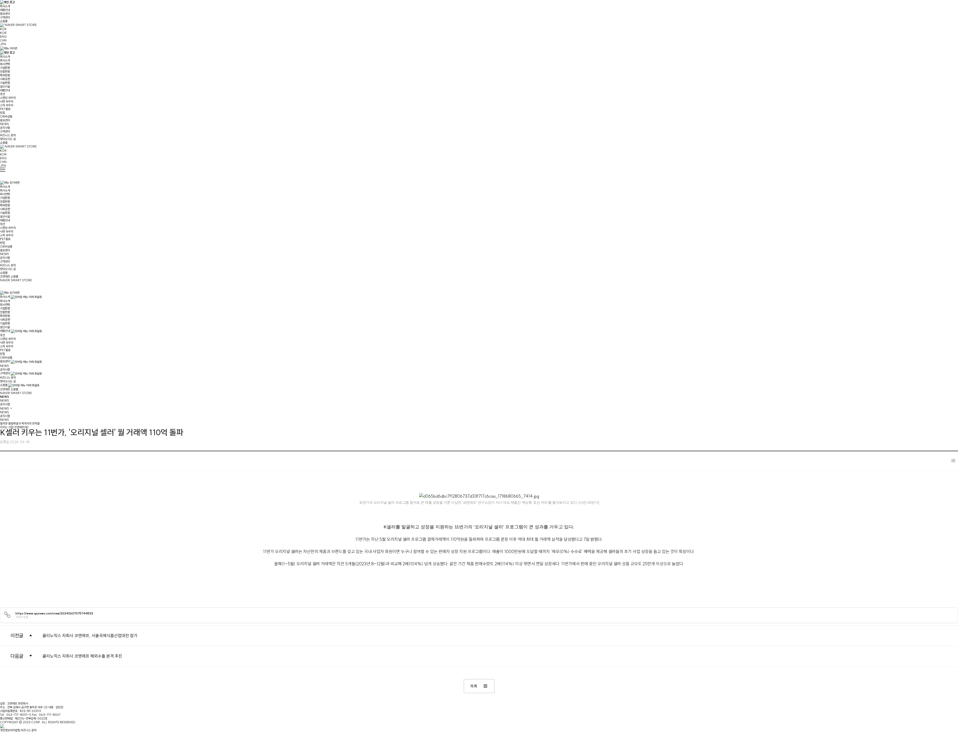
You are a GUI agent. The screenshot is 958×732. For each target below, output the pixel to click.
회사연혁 (5, 64)
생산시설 (5, 86)
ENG (3, 36)
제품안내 (5, 10)
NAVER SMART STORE (20, 25)
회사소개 (5, 6)
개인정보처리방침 (10, 730)
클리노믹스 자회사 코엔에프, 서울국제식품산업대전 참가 (89, 635)
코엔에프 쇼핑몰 (9, 276)
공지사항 (5, 128)
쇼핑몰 (3, 21)
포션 (2, 94)
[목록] (953, 460)
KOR (3, 29)
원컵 (2, 113)
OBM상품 (6, 116)
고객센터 (5, 17)
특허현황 (5, 75)
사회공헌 (5, 79)
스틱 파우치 (6, 105)
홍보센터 (5, 13)
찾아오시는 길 (8, 139)
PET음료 (5, 109)
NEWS (4, 124)
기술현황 (5, 83)
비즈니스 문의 (8, 135)
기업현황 (5, 68)
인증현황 (5, 71)
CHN (3, 40)
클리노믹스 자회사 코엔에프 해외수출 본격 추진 (82, 656)
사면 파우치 (6, 101)
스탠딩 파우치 (8, 98)
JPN (3, 44)
